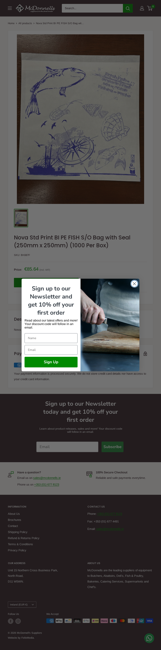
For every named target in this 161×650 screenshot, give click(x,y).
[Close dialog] (134, 283)
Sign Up (51, 362)
